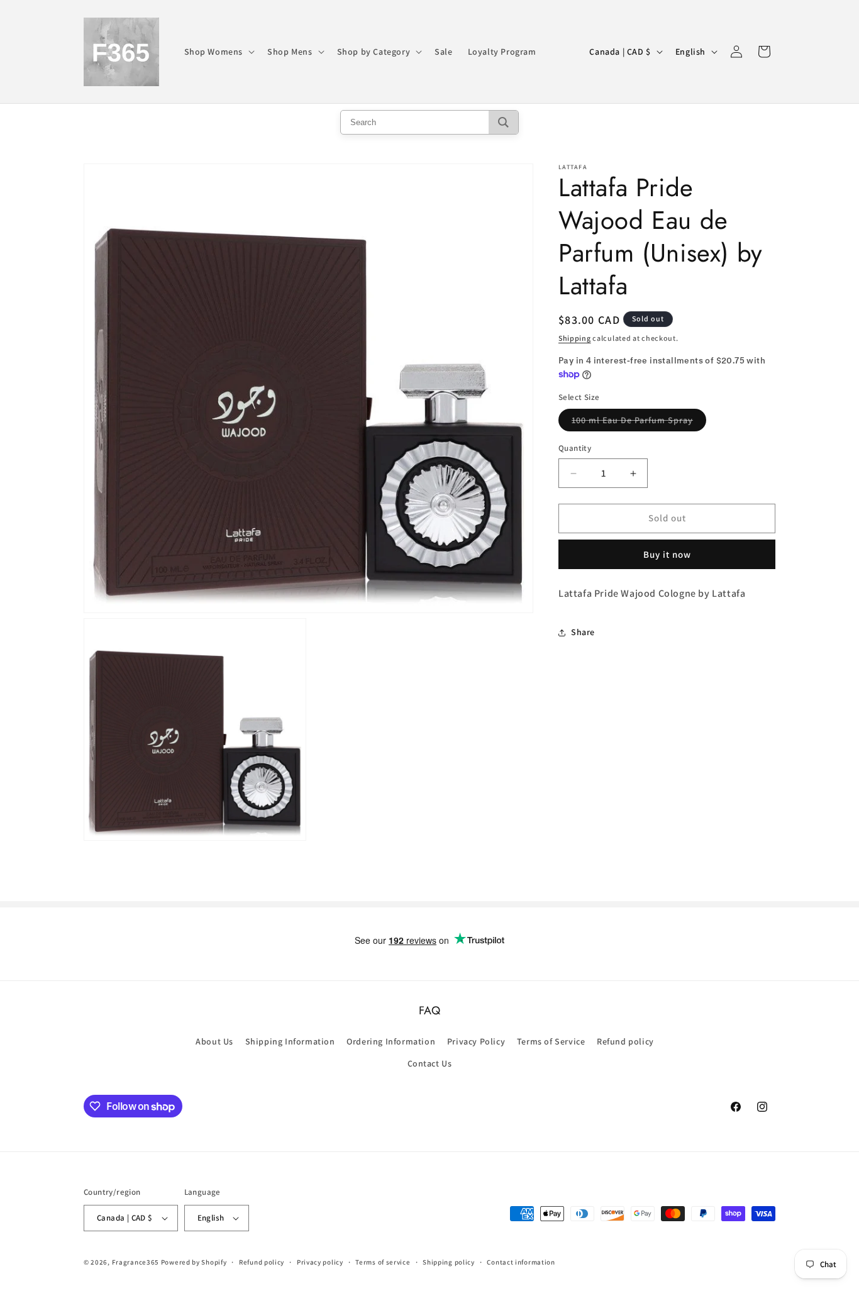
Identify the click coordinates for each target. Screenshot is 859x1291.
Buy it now (667, 554)
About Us (214, 1041)
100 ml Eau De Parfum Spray (639, 423)
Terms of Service (551, 1041)
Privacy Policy (476, 1041)
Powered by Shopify (194, 1262)
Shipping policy (449, 1262)
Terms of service (382, 1262)
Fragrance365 (135, 1262)
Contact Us (429, 1063)
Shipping (574, 338)
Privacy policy (320, 1262)
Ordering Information (390, 1041)
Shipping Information (290, 1041)
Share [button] (583, 632)
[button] (218, 51)
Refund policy (625, 1041)
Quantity (574, 448)
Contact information (521, 1262)
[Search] (503, 122)
